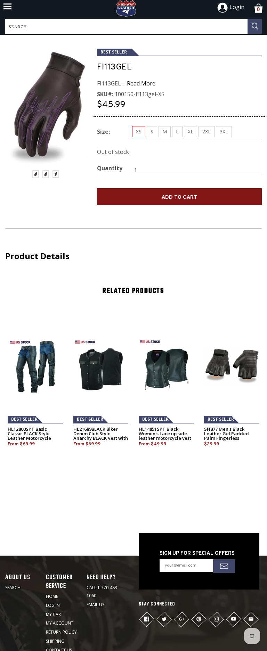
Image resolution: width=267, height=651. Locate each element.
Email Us (95, 605)
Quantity (109, 168)
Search (13, 588)
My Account (59, 623)
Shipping (55, 641)
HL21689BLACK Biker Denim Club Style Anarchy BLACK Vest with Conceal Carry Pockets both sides (100, 438)
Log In (53, 605)
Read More (141, 83)
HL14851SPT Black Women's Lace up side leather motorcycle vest (165, 433)
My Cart (54, 614)
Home (52, 596)
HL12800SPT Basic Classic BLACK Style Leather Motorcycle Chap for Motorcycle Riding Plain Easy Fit (30, 438)
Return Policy (61, 632)
